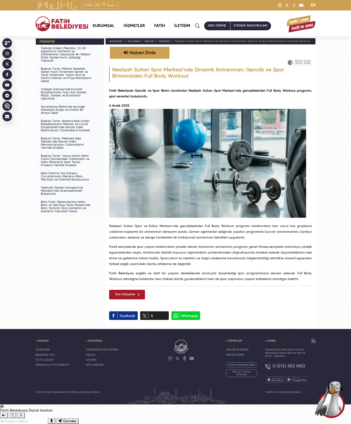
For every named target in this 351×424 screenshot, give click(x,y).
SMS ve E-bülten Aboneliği (241, 373)
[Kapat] (21, 415)
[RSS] (313, 341)
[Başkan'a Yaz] (7, 116)
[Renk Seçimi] (291, 62)
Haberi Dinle (142, 53)
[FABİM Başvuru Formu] (331, 398)
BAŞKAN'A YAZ (45, 355)
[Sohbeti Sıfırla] (12, 415)
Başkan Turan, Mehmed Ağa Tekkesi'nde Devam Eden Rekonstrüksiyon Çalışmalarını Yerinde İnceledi (62, 143)
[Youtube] (301, 5)
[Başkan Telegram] (7, 95)
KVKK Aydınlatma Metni (84, 392)
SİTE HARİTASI (95, 365)
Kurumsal (134, 41)
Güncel (149, 41)
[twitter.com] (154, 315)
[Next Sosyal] (7, 43)
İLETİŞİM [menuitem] (182, 26)
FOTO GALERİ (44, 360)
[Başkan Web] (7, 106)
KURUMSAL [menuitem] (103, 26)
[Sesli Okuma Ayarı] (4, 415)
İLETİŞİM (91, 360)
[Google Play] (297, 379)
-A (299, 62)
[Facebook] (294, 5)
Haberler (164, 41)
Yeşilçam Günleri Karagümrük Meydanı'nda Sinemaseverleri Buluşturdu (62, 191)
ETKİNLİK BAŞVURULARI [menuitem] (250, 25)
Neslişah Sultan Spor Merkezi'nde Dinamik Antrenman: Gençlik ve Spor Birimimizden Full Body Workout (242, 41)
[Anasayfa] (62, 23)
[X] (287, 5)
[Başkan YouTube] (7, 85)
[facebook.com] (123, 315)
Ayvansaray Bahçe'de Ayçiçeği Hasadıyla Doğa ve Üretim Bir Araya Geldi (63, 110)
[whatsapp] (185, 315)
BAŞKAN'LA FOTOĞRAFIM (52, 365)
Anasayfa (115, 41)
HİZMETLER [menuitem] (134, 26)
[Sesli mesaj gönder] (51, 421)
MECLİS (91, 355)
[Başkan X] (7, 64)
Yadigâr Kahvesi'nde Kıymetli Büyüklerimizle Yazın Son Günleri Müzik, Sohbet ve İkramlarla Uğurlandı (64, 94)
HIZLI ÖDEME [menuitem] (217, 25)
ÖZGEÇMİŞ (43, 350)
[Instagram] (279, 5)
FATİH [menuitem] (159, 26)
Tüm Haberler (125, 294)
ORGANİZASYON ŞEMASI (102, 350)
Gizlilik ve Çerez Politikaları (283, 392)
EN (313, 5)
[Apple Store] (275, 379)
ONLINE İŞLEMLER (237, 350)
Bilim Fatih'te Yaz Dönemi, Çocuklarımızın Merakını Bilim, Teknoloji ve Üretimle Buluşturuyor (65, 176)
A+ (307, 62)
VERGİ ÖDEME (235, 355)
